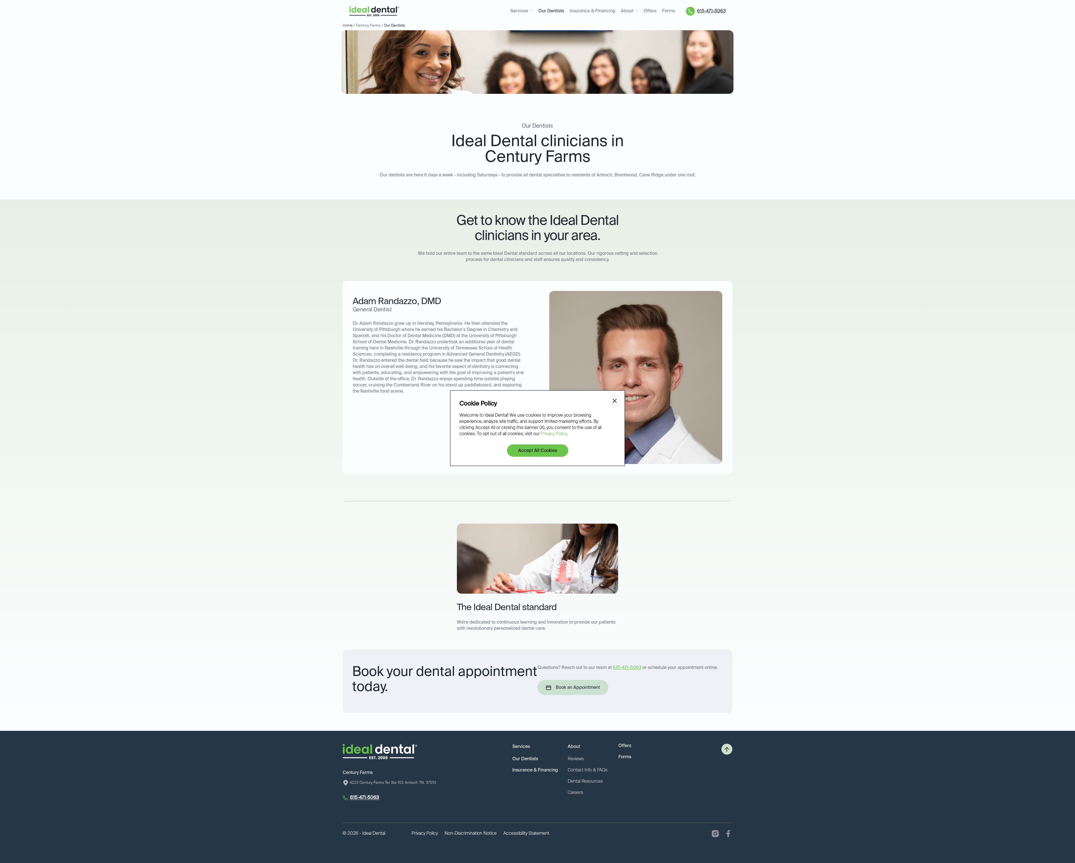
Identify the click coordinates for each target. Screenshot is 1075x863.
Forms (668, 11)
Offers (650, 11)
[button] (522, 11)
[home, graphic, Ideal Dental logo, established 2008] (374, 11)
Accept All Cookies (537, 451)
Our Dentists (551, 11)
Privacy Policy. (554, 434)
